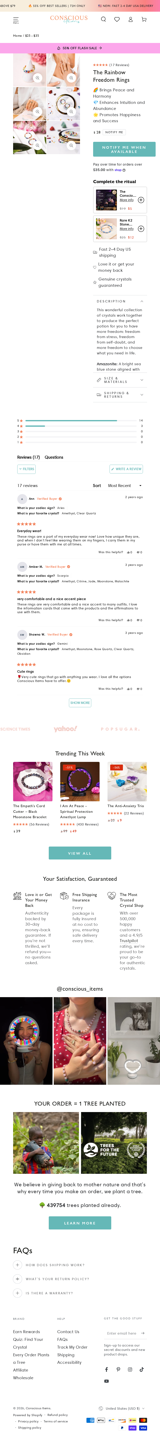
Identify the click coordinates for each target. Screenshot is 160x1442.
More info (127, 200)
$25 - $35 (32, 35)
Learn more (80, 1223)
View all (80, 853)
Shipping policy (29, 1427)
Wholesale (23, 1377)
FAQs (62, 1339)
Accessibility (69, 1362)
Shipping (66, 1354)
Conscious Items (38, 1408)
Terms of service (56, 1421)
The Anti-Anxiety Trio (126, 805)
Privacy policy (28, 1421)
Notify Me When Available (124, 149)
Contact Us (68, 1331)
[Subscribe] (144, 1333)
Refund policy (58, 1415)
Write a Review (129, 470)
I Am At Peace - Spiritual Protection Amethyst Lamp (76, 811)
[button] (103, 19)
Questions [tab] (54, 458)
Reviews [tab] (28, 458)
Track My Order (72, 1347)
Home (17, 35)
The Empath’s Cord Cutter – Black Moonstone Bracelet (30, 811)
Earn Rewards (26, 1331)
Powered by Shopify (27, 1415)
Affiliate (20, 1370)
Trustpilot (129, 940)
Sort (97, 485)
